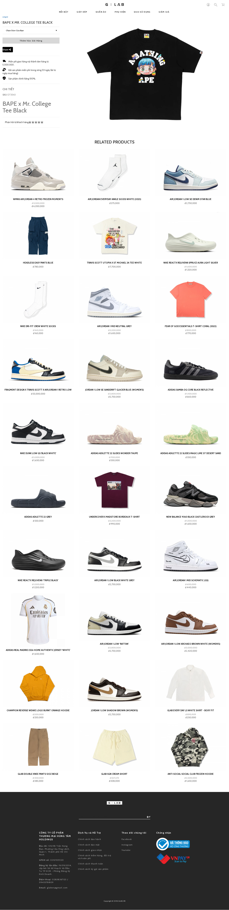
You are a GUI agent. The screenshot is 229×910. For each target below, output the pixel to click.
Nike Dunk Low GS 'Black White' (38, 453)
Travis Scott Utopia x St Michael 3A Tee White (114, 262)
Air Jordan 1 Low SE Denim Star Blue (190, 199)
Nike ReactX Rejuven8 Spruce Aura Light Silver (190, 262)
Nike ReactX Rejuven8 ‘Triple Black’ (38, 580)
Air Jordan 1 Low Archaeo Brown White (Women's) (190, 643)
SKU (5, 94)
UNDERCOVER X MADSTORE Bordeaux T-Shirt (114, 516)
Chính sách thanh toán (90, 863)
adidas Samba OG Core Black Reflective (191, 389)
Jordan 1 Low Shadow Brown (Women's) (114, 710)
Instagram (127, 844)
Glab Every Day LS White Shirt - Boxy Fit (190, 710)
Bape (5, 16)
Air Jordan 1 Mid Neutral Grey (114, 326)
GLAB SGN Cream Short (114, 774)
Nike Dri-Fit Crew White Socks (38, 326)
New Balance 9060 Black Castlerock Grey (190, 516)
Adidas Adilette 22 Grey (38, 516)
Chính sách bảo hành (89, 839)
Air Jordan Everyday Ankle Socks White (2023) (114, 199)
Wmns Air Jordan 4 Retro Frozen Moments (38, 199)
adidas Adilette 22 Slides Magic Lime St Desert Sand (190, 453)
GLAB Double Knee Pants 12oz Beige (38, 774)
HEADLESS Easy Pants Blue (38, 262)
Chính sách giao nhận (90, 850)
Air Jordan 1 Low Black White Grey (114, 580)
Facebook (127, 839)
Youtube (126, 850)
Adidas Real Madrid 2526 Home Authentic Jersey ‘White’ (38, 650)
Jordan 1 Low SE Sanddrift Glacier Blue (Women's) (114, 389)
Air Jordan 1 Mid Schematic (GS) (190, 580)
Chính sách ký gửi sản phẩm (93, 869)
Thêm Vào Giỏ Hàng (31, 40)
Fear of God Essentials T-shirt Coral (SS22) (190, 326)
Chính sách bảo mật (89, 844)
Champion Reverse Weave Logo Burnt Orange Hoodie (38, 710)
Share (6, 49)
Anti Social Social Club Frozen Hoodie (191, 774)
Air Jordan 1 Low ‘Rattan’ (114, 643)
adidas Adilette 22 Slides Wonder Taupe (114, 453)
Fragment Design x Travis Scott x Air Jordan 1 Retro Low (38, 389)
